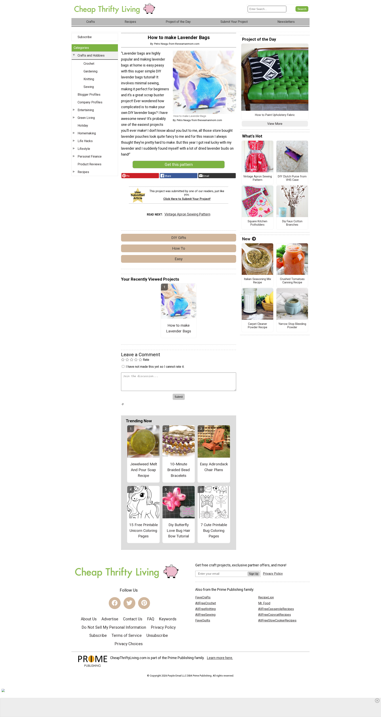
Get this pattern (179, 164)
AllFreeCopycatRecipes (274, 615)
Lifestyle (84, 149)
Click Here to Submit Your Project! (187, 199)
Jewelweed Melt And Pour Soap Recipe (143, 470)
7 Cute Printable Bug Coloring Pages (214, 531)
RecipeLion (266, 597)
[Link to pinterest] (144, 603)
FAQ (150, 619)
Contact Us (132, 619)
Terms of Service (127, 635)
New (246, 239)
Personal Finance (90, 156)
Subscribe (85, 37)
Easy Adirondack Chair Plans (214, 467)
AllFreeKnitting (205, 609)
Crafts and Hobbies (91, 55)
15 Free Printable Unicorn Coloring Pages (143, 531)
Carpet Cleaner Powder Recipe (257, 325)
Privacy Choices (128, 643)
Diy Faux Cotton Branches (292, 223)
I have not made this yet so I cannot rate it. (155, 367)
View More (274, 124)
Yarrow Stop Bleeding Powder (292, 325)
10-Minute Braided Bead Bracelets (178, 470)
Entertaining (86, 110)
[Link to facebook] (115, 603)
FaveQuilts (202, 620)
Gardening (90, 71)
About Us (89, 619)
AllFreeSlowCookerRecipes (277, 620)
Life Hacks (85, 141)
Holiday (83, 125)
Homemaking (87, 133)
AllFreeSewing (205, 615)
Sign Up (253, 573)
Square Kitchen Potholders (257, 223)
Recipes (83, 172)
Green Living (86, 118)
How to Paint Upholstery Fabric (275, 115)
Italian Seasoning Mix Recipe (257, 281)
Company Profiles (90, 102)
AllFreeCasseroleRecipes (276, 609)
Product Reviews (89, 164)
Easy (179, 259)
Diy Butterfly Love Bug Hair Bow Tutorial (178, 531)
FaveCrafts (203, 597)
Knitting (89, 79)
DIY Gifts (178, 237)
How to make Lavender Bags (178, 328)
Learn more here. (220, 658)
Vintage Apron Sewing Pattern (187, 214)
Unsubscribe (157, 635)
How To (178, 248)
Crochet (89, 63)
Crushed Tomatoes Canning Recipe (292, 281)
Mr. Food (264, 603)
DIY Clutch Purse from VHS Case (292, 178)
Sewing (89, 87)
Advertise (109, 619)
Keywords (167, 619)
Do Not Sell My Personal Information (114, 627)
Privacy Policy (163, 627)
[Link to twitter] (129, 603)
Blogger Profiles (89, 94)
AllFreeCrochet (205, 603)
